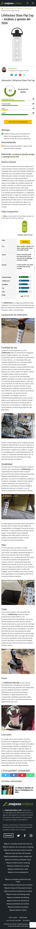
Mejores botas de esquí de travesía (18, 853)
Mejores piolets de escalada (18, 907)
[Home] (2, 8)
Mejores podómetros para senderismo (18, 856)
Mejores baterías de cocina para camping (18, 847)
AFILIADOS (26, 920)
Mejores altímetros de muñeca (18, 904)
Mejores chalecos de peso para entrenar (18, 885)
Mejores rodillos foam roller (18, 869)
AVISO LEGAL (13, 917)
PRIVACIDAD (23, 917)
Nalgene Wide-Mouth (25, 235)
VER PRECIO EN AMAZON (18, 122)
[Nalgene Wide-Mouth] (25, 226)
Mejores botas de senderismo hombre (18, 891)
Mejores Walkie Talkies (18, 910)
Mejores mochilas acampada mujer (18, 859)
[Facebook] (12, 75)
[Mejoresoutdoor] (11, 3)
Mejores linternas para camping (18, 863)
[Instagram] (31, 836)
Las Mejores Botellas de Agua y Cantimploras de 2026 (24, 790)
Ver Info (26, 296)
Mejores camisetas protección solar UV (18, 844)
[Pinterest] (20, 75)
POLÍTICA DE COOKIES (13, 920)
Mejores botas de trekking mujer (18, 894)
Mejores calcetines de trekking (18, 897)
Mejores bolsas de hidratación (18, 900)
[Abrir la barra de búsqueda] (27, 3)
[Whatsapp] (24, 75)
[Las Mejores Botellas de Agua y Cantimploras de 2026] (9, 790)
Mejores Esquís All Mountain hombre (18, 888)
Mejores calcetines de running (18, 866)
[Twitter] (16, 75)
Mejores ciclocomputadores (18, 872)
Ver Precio (25, 242)
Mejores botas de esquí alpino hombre (18, 850)
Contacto (8, 835)
